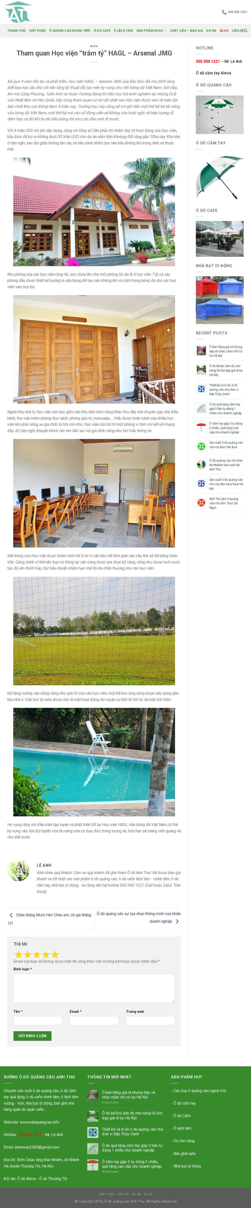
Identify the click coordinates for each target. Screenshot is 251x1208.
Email (76, 1012)
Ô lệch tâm (123, 30)
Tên (18, 1012)
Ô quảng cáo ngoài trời (69, 30)
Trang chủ (16, 30)
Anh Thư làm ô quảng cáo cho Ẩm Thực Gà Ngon (223, 503)
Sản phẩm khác (149, 30)
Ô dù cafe (102, 30)
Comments (110, 1102)
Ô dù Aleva (26, 1178)
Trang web (135, 1012)
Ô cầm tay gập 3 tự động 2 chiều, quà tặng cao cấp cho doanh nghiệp (225, 428)
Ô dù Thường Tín (53, 1178)
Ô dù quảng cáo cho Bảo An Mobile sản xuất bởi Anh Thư (226, 465)
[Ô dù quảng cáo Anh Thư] (28, 12)
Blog (224, 30)
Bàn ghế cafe (185, 1153)
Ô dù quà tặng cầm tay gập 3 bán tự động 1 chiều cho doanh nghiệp (225, 409)
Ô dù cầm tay (185, 1103)
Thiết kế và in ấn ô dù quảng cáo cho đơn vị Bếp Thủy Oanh (223, 390)
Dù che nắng (184, 1141)
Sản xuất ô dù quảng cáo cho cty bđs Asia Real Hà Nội (226, 484)
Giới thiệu (37, 30)
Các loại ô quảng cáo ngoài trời (200, 1090)
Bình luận (22, 969)
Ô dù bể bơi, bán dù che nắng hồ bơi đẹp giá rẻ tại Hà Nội (226, 370)
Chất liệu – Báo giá (186, 30)
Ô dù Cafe (182, 1115)
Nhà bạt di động (187, 1166)
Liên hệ (238, 30)
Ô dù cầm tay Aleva (213, 73)
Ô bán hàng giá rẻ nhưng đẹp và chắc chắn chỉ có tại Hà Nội (225, 351)
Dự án (211, 30)
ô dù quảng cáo (46, 1090)
